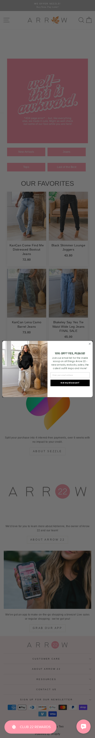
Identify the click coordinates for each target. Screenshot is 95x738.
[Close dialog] (90, 344)
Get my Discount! (70, 382)
